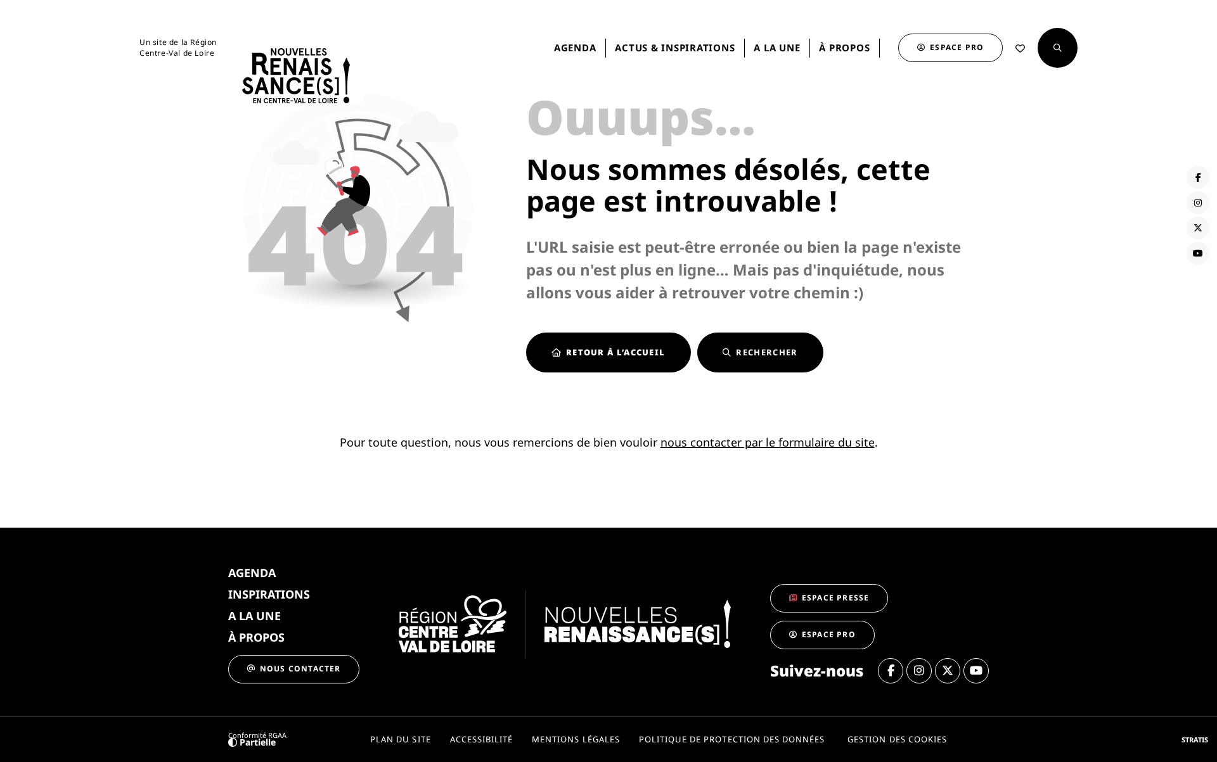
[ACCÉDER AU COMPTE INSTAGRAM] (1198, 202)
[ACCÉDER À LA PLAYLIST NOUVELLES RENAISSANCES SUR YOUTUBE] (1198, 253)
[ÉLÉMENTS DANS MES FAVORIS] (1020, 48)
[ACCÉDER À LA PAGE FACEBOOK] (1198, 177)
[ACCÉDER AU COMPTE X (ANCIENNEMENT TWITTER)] (1198, 228)
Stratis (1195, 739)
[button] (1058, 48)
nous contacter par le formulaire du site (767, 442)
